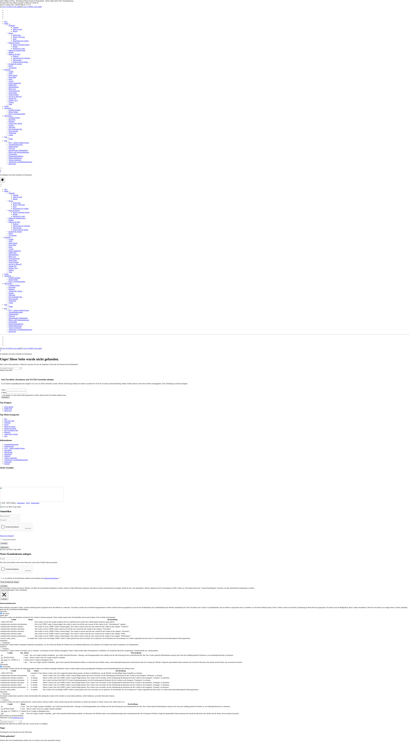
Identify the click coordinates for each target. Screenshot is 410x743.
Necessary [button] (3, 611)
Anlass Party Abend (11, 434)
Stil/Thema (8, 116)
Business (7, 432)
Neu (5, 22)
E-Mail (3, 392)
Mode (6, 23)
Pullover (15, 56)
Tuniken (15, 27)
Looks (6, 106)
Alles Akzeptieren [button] (21, 590)
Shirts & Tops (17, 29)
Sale (5, 137)
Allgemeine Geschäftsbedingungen (16, 460)
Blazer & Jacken (9, 426)
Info (5, 141)
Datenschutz (35, 503)
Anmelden (4, 543)
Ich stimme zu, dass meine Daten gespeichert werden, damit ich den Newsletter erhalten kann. (34, 395)
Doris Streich (8, 407)
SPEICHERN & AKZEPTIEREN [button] (11, 716)
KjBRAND (8, 409)
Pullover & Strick (10, 428)
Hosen (6, 425)
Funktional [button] (3, 640)
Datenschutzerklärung (51, 578)
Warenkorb (8, 454)
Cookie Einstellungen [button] (7, 590)
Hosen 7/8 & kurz (19, 37)
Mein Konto (8, 452)
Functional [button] (3, 692)
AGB (28, 503)
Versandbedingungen (11, 444)
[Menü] (2, 180)
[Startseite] (21, 7)
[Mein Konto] (1, 184)
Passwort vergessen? (7, 536)
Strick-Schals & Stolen (20, 62)
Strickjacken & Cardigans (21, 58)
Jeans (14, 39)
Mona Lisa (8, 411)
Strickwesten (17, 60)
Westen (15, 47)
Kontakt (7, 464)
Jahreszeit (7, 108)
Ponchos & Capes (19, 48)
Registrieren (4, 547)
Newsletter (8, 450)
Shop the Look (9, 421)
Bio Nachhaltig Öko (11, 430)
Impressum (8, 462)
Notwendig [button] (4, 664)
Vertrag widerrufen (10, 458)
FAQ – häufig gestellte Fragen (14, 448)
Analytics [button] (3, 646)
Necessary (6, 613)
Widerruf (7, 456)
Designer (7, 70)
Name (3, 390)
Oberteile (7, 423)
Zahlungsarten (9, 446)
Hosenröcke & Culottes (21, 41)
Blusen (15, 31)
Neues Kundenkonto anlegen (10, 582)
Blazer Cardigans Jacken (21, 45)
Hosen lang (16, 35)
